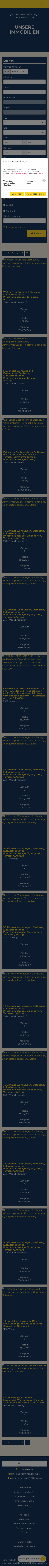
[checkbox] (44, 180)
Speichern (17, 194)
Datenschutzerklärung (18, 174)
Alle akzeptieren (35, 194)
